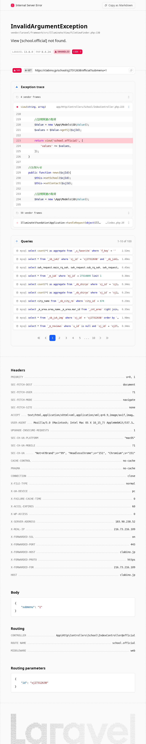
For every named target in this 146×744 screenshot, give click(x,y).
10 (93, 337)
